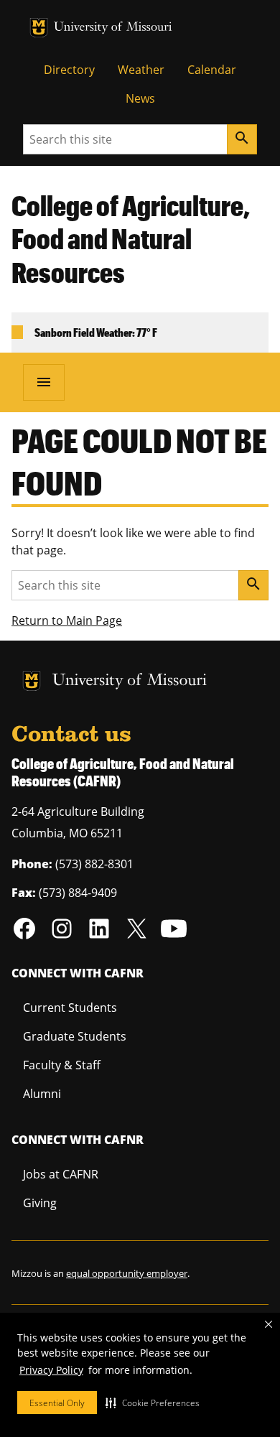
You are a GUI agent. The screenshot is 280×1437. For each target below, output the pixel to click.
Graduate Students (74, 1036)
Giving (40, 1203)
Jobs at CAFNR (60, 1174)
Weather (141, 70)
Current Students (70, 1007)
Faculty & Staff (62, 1065)
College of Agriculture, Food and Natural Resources (130, 239)
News (140, 98)
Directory (69, 70)
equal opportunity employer (126, 1273)
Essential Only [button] (57, 1403)
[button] (152, 1402)
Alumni (42, 1094)
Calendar (211, 70)
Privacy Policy (51, 1370)
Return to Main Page (66, 620)
